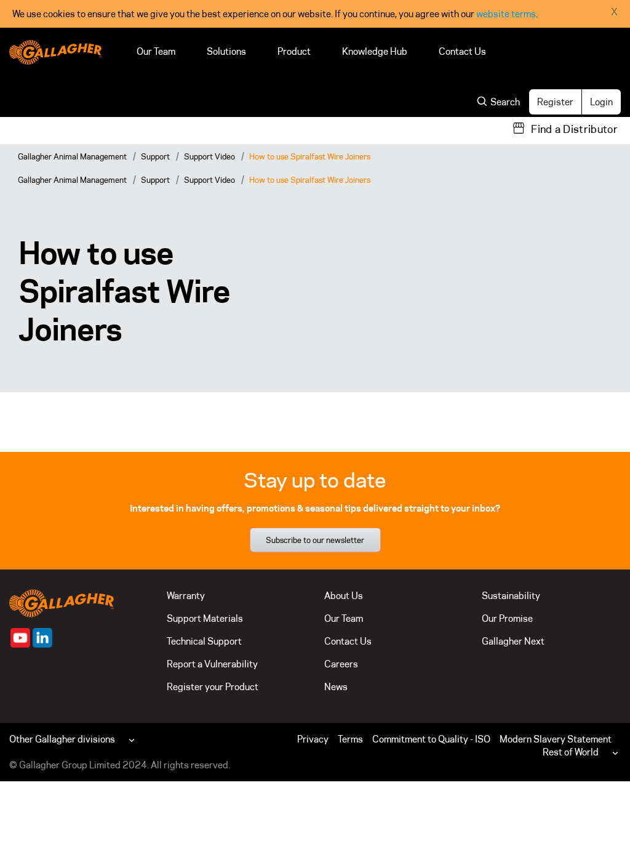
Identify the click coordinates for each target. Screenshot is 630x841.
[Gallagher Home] (61, 602)
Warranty (186, 595)
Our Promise (507, 618)
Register (555, 101)
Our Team (156, 51)
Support (155, 156)
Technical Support (204, 641)
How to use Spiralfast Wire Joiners (309, 156)
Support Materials (205, 618)
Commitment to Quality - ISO (431, 739)
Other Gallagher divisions (62, 739)
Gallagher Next (513, 641)
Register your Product (212, 686)
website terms (506, 13)
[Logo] (55, 52)
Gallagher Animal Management (72, 156)
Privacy (313, 739)
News (336, 686)
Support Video (209, 156)
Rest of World (571, 752)
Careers (341, 664)
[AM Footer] (20, 638)
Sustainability (511, 595)
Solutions (226, 51)
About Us (343, 595)
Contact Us (462, 51)
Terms (350, 739)
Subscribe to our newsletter (315, 539)
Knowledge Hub (374, 51)
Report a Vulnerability (212, 664)
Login (601, 101)
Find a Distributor (574, 129)
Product (294, 51)
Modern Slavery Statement (556, 739)
